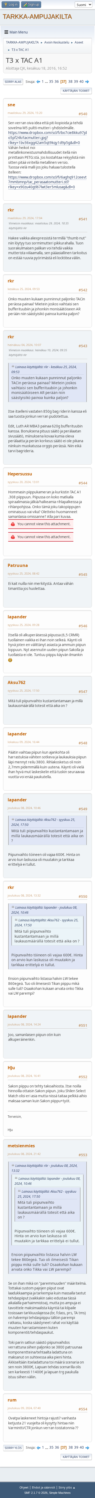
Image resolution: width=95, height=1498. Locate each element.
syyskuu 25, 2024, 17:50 (23, 690)
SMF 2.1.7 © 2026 (36, 1492)
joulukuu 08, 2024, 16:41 (24, 1076)
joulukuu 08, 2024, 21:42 (24, 1154)
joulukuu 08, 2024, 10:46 (24, 808)
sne (11, 105)
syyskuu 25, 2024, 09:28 (23, 625)
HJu (11, 1068)
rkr (11, 210)
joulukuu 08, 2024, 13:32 (24, 895)
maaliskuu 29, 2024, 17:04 (25, 218)
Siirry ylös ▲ (67, 1487)
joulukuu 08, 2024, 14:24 (24, 1024)
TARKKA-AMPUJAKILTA (37, 16)
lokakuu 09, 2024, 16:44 (23, 742)
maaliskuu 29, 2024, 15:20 (25, 113)
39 (76, 81)
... (47, 81)
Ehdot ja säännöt (43, 1487)
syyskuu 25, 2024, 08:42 (23, 573)
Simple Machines (60, 1492)
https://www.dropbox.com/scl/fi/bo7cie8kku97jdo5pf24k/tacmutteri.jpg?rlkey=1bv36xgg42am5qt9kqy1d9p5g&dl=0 (47, 137)
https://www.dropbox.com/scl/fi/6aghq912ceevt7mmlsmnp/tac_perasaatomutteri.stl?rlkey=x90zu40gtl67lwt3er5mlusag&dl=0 (47, 182)
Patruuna (18, 565)
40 (81, 81)
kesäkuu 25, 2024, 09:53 (24, 289)
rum (12, 1400)
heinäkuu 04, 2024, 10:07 (24, 345)
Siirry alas (13, 82)
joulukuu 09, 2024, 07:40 (24, 1408)
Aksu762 (16, 682)
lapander (17, 617)
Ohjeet (24, 1487)
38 (70, 81)
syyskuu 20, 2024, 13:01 (23, 482)
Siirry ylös (13, 1448)
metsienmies (21, 1146)
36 (57, 81)
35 (51, 81)
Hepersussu (20, 474)
